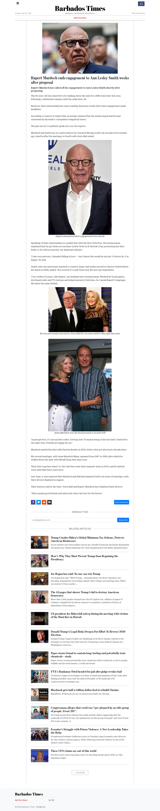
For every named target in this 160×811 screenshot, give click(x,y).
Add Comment (121, 502)
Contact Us (40, 807)
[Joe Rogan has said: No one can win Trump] (39, 578)
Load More (80, 773)
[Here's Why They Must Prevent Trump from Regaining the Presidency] (39, 560)
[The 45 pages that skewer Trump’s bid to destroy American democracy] (39, 597)
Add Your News (80, 18)
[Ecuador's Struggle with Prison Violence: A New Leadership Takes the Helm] (39, 734)
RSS (52, 800)
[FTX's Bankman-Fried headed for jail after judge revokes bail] (39, 676)
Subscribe (123, 520)
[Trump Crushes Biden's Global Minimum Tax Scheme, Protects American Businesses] (39, 542)
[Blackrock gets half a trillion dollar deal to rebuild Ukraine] (39, 694)
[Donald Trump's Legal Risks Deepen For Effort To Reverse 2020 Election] (39, 636)
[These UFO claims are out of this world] (39, 755)
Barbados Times (80, 8)
